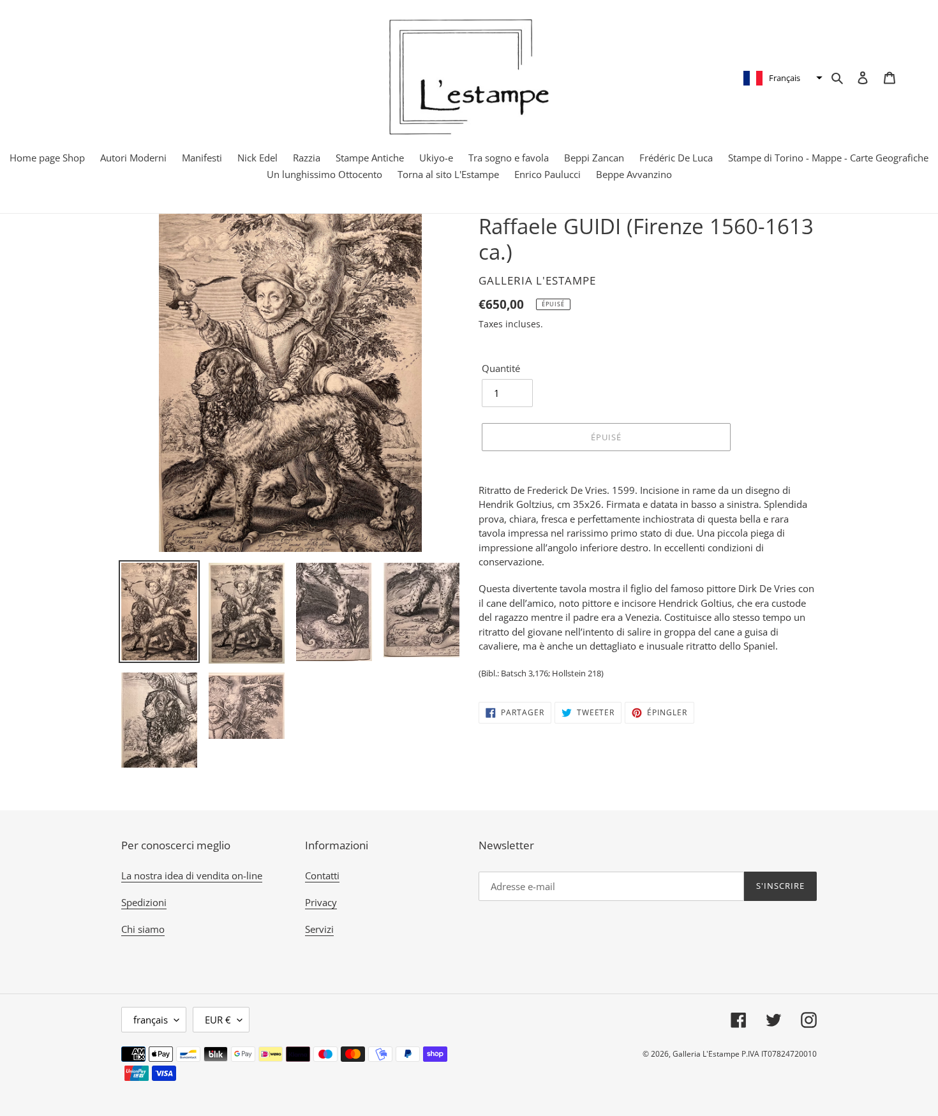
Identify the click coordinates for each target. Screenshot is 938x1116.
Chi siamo (143, 929)
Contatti (322, 875)
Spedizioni (144, 902)
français (150, 1019)
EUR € (218, 1019)
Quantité (501, 368)
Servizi (319, 929)
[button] (781, 77)
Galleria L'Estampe (706, 1053)
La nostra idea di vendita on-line (191, 875)
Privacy (321, 902)
